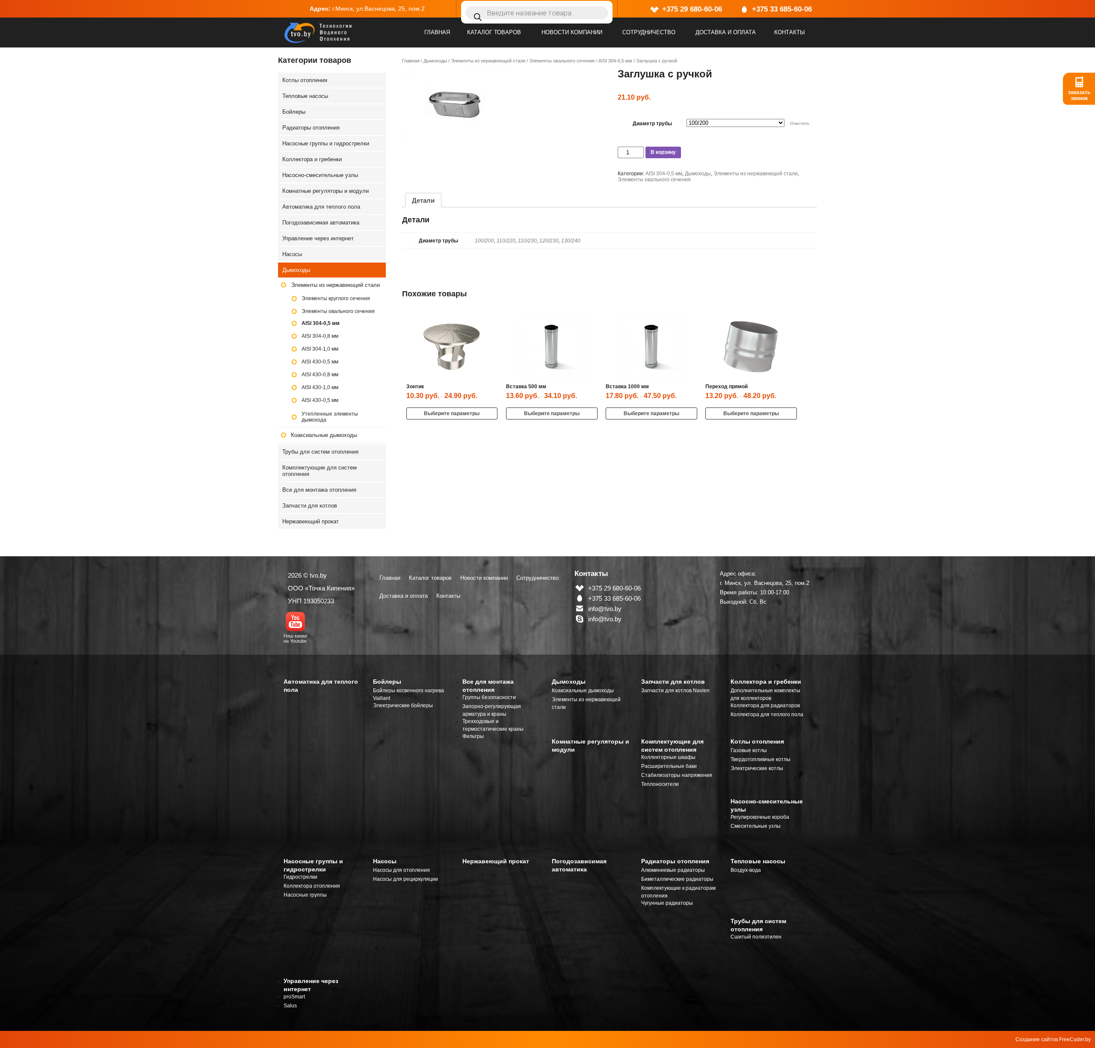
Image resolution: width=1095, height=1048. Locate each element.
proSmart (294, 997)
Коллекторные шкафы (668, 757)
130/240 (570, 241)
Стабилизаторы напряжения (676, 775)
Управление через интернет (318, 238)
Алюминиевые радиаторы (673, 870)
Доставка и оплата (725, 32)
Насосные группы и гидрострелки (325, 143)
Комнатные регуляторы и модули (325, 191)
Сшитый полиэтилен (756, 937)
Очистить (799, 123)
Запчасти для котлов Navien (675, 691)
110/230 (527, 241)
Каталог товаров (494, 32)
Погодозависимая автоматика (320, 222)
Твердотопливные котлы (760, 759)
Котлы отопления (304, 80)
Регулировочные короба (760, 817)
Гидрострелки (300, 877)
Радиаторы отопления (311, 127)
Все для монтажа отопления (319, 490)
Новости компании (572, 32)
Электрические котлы (757, 768)
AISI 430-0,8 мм (320, 375)
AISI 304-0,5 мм (615, 60)
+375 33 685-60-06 (782, 9)
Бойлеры (293, 112)
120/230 (549, 241)
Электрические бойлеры (403, 706)
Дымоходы (435, 60)
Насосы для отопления (401, 870)
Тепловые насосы (305, 96)
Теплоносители (660, 784)
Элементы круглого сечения (336, 298)
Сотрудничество (648, 32)
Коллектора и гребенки (312, 159)
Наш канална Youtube (295, 638)
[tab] (423, 200)
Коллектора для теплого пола (767, 714)
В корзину (663, 152)
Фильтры (473, 736)
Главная (437, 32)
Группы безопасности (489, 697)
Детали (423, 200)
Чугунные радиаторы (667, 903)
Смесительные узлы (756, 826)
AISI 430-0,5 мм (320, 362)
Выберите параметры (451, 413)
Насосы (292, 254)
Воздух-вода (746, 870)
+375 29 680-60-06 (692, 9)
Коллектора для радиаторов (765, 706)
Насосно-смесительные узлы (320, 175)
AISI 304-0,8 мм (320, 336)
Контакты (789, 32)
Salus (290, 1006)
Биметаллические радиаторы (677, 879)
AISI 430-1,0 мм (320, 387)
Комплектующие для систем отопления (319, 470)
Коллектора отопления (312, 886)
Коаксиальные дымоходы (324, 435)
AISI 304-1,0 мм (320, 349)
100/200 (484, 241)
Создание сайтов (1036, 1039)
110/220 (506, 241)
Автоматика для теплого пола (321, 207)
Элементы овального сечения (562, 60)
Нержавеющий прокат (310, 521)
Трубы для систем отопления (320, 452)
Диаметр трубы (652, 124)
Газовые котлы (749, 750)
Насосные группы (305, 895)
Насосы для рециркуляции (405, 879)
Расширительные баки (669, 766)
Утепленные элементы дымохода (330, 417)
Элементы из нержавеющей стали (488, 60)
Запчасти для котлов (309, 505)
